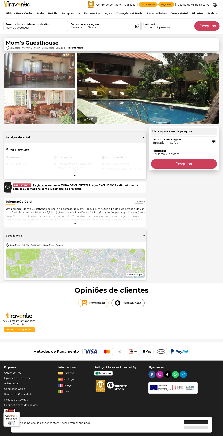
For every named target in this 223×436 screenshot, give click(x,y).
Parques (68, 13)
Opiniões (129, 4)
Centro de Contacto (108, 4)
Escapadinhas (157, 13)
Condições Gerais (14, 388)
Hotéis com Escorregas (95, 13)
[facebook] (152, 374)
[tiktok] (168, 374)
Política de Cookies (16, 399)
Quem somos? (13, 372)
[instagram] (160, 374)
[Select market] (215, 4)
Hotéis (52, 13)
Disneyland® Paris (129, 13)
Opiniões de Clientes (17, 378)
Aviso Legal (11, 383)
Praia (40, 13)
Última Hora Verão (19, 13)
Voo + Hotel (179, 13)
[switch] (11, 423)
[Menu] (18, 414)
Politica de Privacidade (18, 394)
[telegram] (184, 374)
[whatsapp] (176, 374)
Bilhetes (197, 13)
